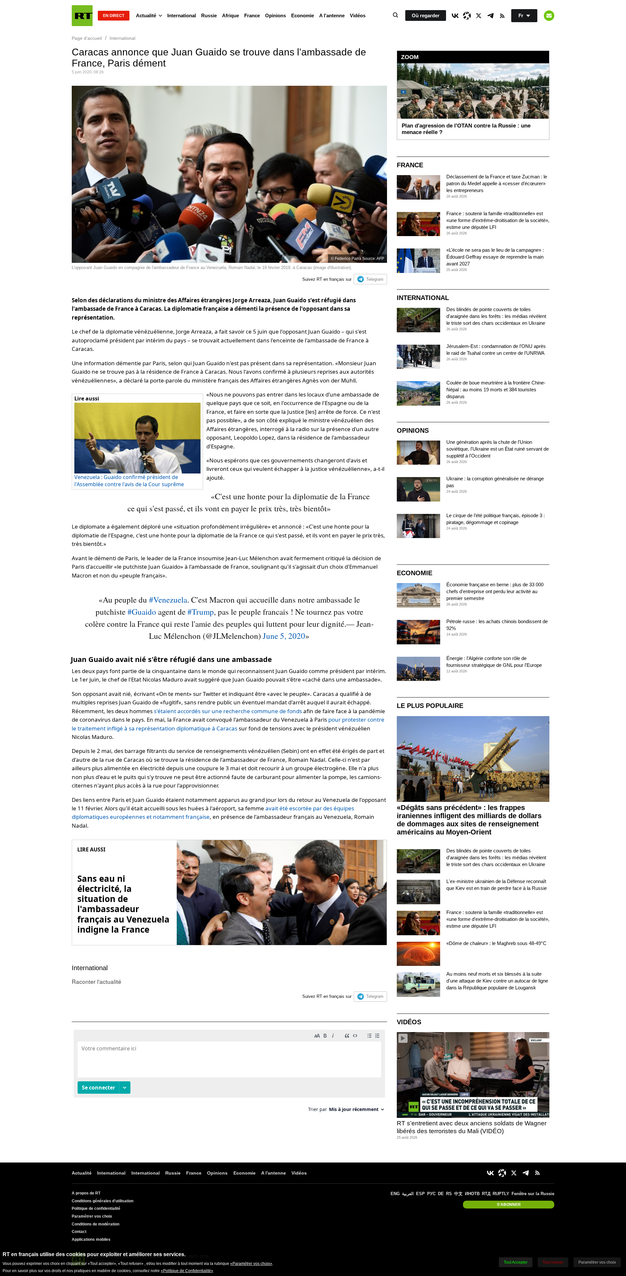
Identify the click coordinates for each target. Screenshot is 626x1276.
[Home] (82, 15)
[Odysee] (467, 15)
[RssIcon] (502, 15)
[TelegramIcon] (490, 15)
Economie (302, 15)
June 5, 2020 (284, 635)
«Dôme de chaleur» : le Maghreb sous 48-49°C (496, 943)
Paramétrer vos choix (92, 1216)
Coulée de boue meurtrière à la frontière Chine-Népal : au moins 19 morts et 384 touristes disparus (495, 389)
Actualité (146, 15)
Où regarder (426, 15)
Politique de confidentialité (96, 1208)
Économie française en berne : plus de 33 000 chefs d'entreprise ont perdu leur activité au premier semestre (495, 591)
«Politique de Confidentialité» (187, 1270)
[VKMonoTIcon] (455, 15)
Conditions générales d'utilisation (102, 1201)
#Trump (200, 611)
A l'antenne (332, 15)
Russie (209, 15)
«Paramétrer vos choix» (251, 1263)
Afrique (230, 15)
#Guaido (141, 611)
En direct (113, 15)
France (252, 15)
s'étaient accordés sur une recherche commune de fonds (228, 711)
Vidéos (357, 15)
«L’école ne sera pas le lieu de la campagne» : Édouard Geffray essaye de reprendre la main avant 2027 (495, 256)
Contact (79, 1231)
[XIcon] (478, 15)
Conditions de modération (95, 1224)
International (181, 15)
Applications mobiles (91, 1239)
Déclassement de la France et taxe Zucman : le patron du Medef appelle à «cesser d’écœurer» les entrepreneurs (496, 183)
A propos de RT (86, 1193)
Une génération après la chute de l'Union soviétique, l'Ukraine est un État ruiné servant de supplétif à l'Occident (497, 448)
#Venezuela (168, 599)
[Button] (549, 15)
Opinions (275, 15)
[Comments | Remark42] (229, 1073)
